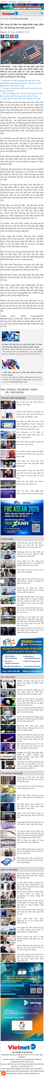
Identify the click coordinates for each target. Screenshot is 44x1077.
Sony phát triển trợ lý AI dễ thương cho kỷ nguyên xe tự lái (30, 787)
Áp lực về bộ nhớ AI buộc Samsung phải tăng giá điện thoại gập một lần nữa (30, 912)
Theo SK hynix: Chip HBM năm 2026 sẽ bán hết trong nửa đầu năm (29, 492)
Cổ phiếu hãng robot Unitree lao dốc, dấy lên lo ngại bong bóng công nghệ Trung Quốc (30, 806)
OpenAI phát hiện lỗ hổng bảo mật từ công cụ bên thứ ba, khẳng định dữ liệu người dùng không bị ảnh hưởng (30, 738)
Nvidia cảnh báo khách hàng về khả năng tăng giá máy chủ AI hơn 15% (30, 815)
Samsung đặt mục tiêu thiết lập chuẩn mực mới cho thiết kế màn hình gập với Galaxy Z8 (30, 554)
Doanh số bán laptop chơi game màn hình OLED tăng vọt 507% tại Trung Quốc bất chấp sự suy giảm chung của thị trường (30, 702)
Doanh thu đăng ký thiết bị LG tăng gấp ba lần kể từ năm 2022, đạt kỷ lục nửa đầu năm (30, 876)
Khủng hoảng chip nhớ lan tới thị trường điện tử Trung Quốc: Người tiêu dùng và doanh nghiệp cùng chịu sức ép (30, 904)
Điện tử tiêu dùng (9, 870)
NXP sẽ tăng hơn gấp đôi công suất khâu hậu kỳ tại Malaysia (30, 841)
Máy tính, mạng (8, 677)
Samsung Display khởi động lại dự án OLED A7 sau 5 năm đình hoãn (30, 823)
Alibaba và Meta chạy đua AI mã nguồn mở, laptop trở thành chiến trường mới (30, 683)
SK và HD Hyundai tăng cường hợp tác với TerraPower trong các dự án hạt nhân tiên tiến (30, 851)
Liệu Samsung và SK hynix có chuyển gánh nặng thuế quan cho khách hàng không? (29, 434)
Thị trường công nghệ (11, 773)
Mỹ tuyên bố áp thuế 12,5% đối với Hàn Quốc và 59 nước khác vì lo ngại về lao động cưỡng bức (30, 630)
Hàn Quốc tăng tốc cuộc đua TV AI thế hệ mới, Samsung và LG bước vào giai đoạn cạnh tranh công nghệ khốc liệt (30, 957)
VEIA (29, 2)
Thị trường (4, 19)
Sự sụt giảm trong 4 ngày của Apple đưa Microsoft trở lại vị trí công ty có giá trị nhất (29, 453)
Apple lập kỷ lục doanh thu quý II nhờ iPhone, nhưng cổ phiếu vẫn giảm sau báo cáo (30, 581)
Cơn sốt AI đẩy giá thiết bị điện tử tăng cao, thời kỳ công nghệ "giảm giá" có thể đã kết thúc (30, 710)
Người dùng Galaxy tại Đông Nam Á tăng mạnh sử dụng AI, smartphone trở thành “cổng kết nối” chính (30, 895)
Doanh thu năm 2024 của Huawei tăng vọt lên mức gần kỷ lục (29, 482)
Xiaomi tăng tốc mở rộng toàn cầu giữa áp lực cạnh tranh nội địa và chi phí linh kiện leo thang (30, 947)
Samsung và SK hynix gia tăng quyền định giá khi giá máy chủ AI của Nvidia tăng (30, 779)
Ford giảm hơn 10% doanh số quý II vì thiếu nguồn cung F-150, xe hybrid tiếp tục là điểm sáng (30, 930)
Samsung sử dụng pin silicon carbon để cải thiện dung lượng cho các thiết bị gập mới (30, 590)
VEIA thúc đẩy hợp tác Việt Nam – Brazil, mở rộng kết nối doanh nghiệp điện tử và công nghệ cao (30, 545)
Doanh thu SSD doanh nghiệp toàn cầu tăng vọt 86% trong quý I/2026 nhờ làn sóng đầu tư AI (30, 719)
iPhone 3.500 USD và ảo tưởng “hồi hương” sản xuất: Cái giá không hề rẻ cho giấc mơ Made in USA (29, 414)
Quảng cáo (22, 2)
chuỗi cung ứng (16, 392)
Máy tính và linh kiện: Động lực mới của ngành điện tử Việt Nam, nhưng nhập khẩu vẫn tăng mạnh (30, 692)
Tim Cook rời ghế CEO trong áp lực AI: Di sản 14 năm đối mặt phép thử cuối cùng (30, 610)
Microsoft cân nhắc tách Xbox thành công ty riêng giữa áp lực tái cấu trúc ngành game (30, 728)
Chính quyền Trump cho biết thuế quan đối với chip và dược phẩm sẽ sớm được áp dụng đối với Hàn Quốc (29, 474)
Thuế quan (11, 389)
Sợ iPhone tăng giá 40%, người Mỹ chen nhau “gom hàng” (29, 443)
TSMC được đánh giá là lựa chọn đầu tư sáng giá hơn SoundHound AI (30, 797)
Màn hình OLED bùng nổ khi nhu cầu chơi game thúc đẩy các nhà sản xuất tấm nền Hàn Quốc (30, 746)
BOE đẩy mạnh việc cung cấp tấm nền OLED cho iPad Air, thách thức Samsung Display (30, 860)
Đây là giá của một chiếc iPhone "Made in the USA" (22, 99)
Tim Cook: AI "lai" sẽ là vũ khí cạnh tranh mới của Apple (30, 571)
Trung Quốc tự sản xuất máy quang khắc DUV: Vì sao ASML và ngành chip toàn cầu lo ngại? (30, 563)
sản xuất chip (23, 389)
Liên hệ (3, 2)
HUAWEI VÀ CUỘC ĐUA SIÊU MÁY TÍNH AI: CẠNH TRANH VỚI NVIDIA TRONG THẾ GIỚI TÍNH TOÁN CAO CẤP (30, 756)
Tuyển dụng (12, 2)
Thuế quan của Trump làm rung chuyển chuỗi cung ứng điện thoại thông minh (29, 463)
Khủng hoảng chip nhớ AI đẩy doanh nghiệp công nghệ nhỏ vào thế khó (30, 939)
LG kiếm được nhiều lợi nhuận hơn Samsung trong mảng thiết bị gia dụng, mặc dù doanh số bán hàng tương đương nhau (30, 886)
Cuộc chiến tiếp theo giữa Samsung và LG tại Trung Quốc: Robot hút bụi (30, 921)
